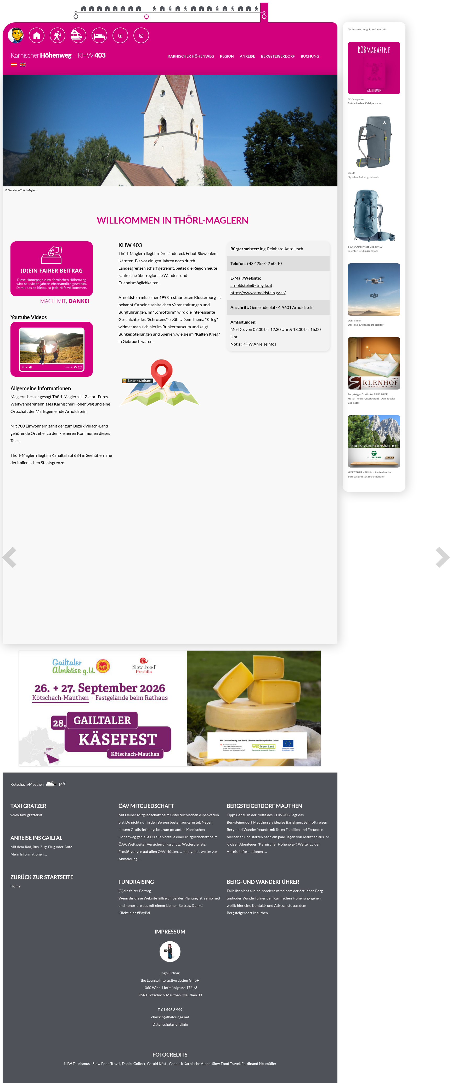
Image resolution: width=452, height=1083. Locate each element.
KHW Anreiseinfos (259, 343)
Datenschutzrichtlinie (170, 1024)
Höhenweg (55, 55)
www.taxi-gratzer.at (26, 815)
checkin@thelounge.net (170, 1017)
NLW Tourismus (77, 1063)
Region (227, 56)
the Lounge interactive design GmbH (170, 980)
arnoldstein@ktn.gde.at (251, 285)
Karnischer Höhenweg (191, 56)
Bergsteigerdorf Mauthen (247, 822)
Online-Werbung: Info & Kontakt (367, 29)
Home (15, 886)
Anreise (247, 56)
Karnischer (24, 55)
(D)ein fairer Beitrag (134, 890)
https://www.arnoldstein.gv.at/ (258, 292)
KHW (82, 55)
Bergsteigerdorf (278, 56)
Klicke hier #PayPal (134, 912)
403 (99, 55)
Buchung (310, 56)
